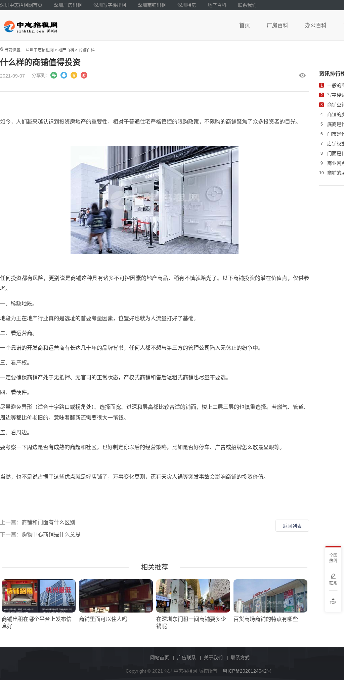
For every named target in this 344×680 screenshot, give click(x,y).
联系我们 (247, 5)
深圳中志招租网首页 (21, 5)
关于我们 (213, 657)
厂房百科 (277, 25)
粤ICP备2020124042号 (247, 671)
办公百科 (316, 25)
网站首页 (159, 657)
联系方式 (240, 657)
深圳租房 (186, 5)
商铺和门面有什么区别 (48, 522)
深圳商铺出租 (152, 5)
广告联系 (186, 657)
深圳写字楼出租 (109, 5)
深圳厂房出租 (68, 5)
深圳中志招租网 (40, 50)
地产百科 (217, 5)
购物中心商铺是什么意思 (51, 534)
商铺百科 (87, 50)
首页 (244, 25)
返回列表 (292, 526)
